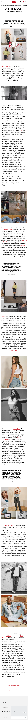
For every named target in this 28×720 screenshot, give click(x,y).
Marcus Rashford (7, 229)
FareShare (22, 245)
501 (11, 26)
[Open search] (20, 2)
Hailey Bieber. (16, 428)
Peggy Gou (4, 316)
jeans (21, 130)
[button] (1, 2)
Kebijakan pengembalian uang (9, 717)
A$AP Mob (8, 635)
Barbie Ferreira (9, 525)
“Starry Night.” (14, 350)
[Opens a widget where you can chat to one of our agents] (19, 713)
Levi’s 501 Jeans (7, 66)
